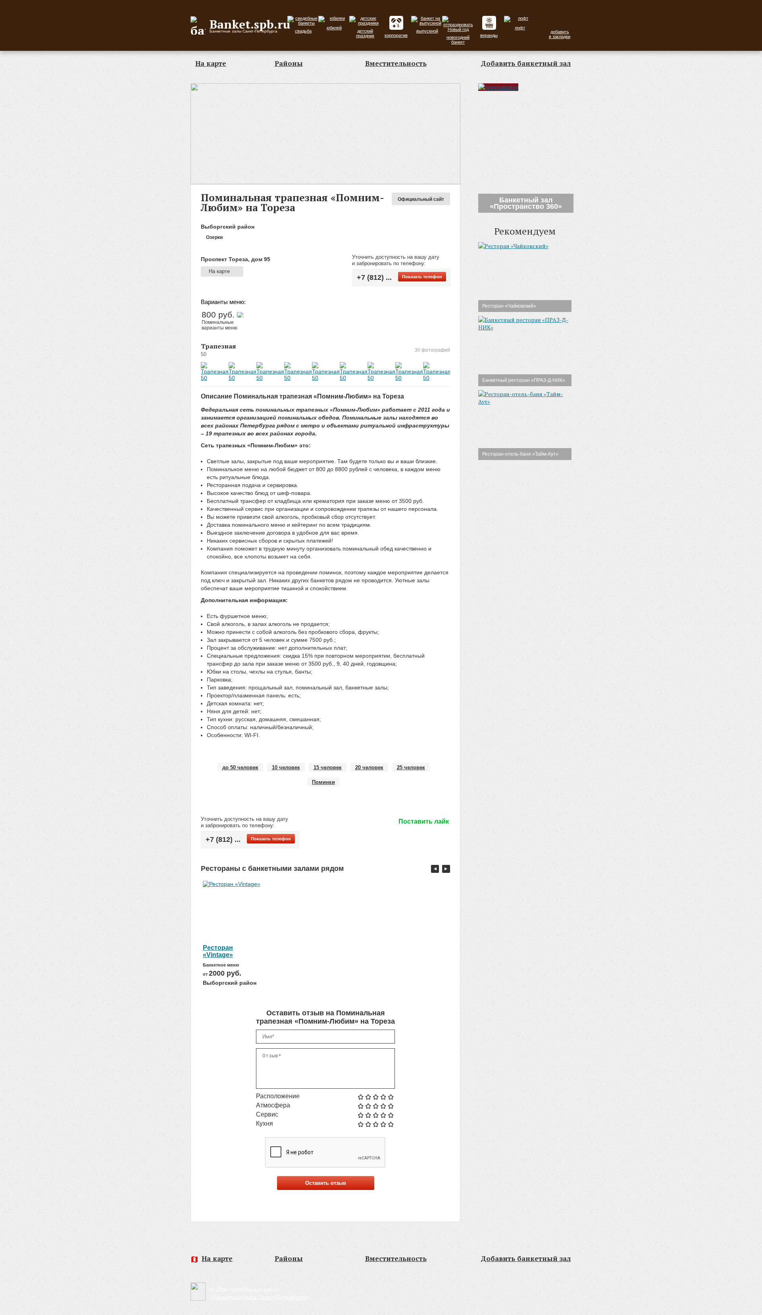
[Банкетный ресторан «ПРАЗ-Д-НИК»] (525, 327)
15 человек (328, 767)
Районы (289, 63)
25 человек (411, 767)
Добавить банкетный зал (526, 63)
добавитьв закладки (559, 34)
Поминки (323, 782)
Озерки (214, 237)
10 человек (286, 767)
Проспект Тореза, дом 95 (235, 259)
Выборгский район (227, 226)
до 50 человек (240, 767)
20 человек (369, 767)
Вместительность (396, 63)
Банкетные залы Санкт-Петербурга (259, 1297)
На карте (210, 63)
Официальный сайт (421, 199)
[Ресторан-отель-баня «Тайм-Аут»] (525, 401)
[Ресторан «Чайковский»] (513, 246)
